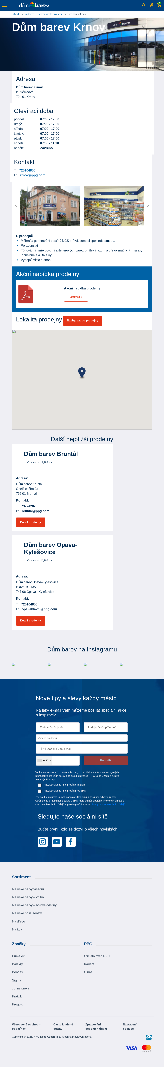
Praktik (17, 996)
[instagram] (43, 841)
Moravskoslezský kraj (50, 14)
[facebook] (71, 841)
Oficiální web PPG (97, 956)
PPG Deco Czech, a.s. (48, 1036)
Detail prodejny (30, 522)
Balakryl (18, 964)
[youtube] (57, 841)
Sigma (16, 980)
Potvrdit (105, 760)
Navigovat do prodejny (82, 320)
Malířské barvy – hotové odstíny (34, 905)
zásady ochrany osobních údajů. (108, 804)
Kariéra (89, 964)
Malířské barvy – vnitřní (28, 897)
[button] (27, 206)
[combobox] (44, 760)
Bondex (17, 972)
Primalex (18, 956)
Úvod (16, 14)
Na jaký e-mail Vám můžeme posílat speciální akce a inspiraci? (81, 712)
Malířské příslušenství (27, 913)
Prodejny (29, 14)
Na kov (17, 929)
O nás (88, 972)
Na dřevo (18, 921)
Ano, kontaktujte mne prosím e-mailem (64, 784)
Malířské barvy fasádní (28, 889)
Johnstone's (20, 988)
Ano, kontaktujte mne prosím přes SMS (65, 790)
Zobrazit (76, 296)
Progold (17, 1004)
